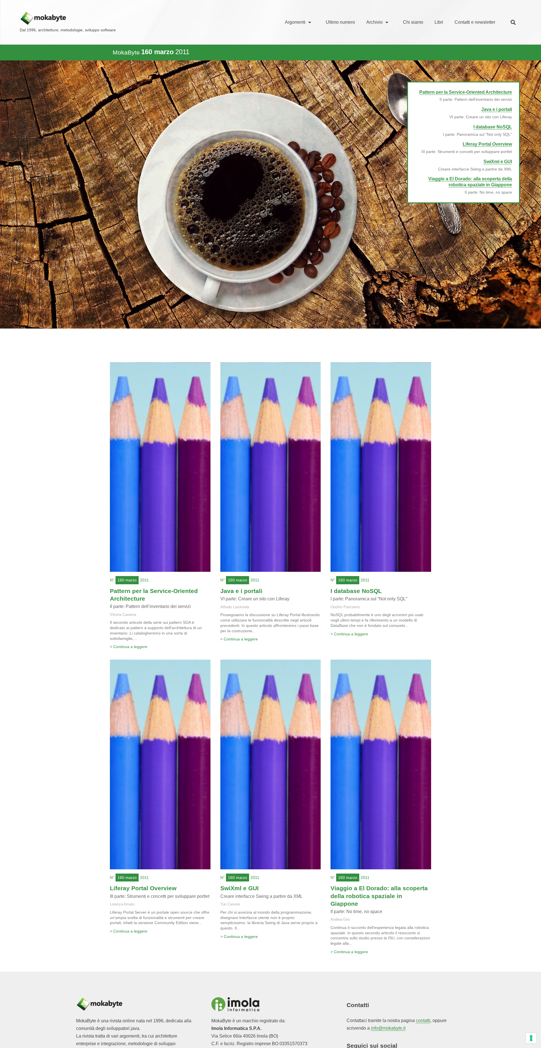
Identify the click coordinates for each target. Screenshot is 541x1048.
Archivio (374, 22)
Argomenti (295, 22)
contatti (423, 1020)
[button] (513, 22)
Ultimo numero (340, 22)
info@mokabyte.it (388, 1028)
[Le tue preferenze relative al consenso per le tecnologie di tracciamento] (531, 1038)
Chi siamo (413, 22)
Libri (438, 22)
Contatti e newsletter (474, 22)
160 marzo (127, 580)
